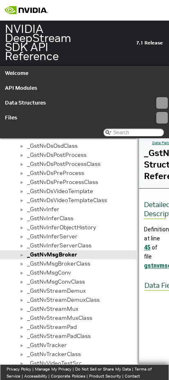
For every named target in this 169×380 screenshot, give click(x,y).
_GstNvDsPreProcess (55, 173)
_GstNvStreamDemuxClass (63, 299)
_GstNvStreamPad (52, 327)
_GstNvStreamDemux (56, 290)
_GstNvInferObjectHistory (61, 227)
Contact (132, 376)
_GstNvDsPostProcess (57, 155)
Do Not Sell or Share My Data (103, 369)
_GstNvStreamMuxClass (59, 318)
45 (147, 247)
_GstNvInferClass (50, 218)
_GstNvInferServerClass (59, 245)
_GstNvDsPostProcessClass (63, 164)
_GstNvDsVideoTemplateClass (67, 200)
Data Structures (25, 102)
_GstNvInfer (43, 209)
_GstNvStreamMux (52, 308)
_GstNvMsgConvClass (56, 281)
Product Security (105, 376)
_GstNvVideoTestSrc (54, 363)
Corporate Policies (68, 376)
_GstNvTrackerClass (54, 354)
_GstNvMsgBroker (52, 254)
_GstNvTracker (47, 345)
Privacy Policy (19, 369)
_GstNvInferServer (52, 236)
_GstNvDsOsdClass (52, 145)
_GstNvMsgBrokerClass (58, 263)
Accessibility (35, 376)
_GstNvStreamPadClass (59, 336)
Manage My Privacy (53, 369)
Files (11, 117)
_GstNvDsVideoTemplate (60, 191)
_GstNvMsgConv (49, 272)
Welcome (16, 73)
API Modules (21, 87)
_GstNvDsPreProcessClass (62, 182)
